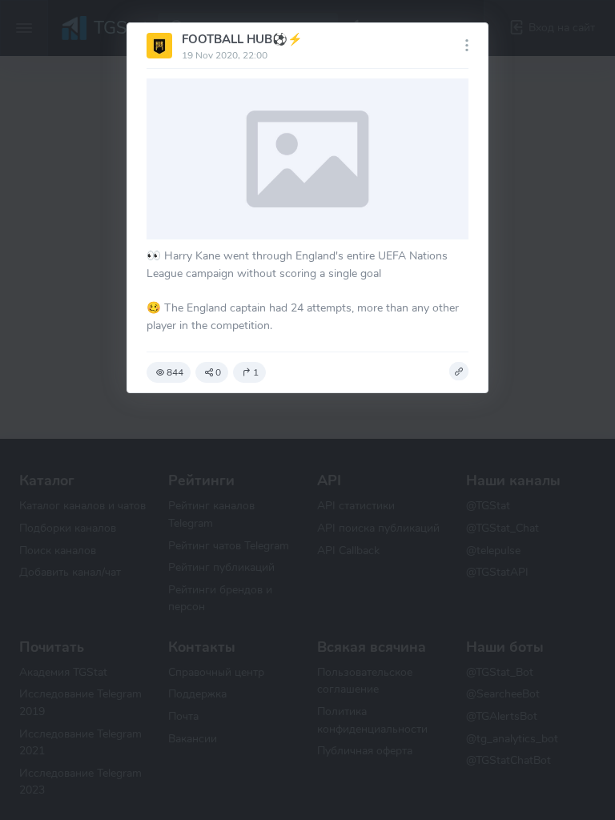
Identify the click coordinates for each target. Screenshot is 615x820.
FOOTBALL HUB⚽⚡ (242, 39)
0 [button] (218, 372)
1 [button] (256, 372)
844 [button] (175, 372)
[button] (458, 371)
